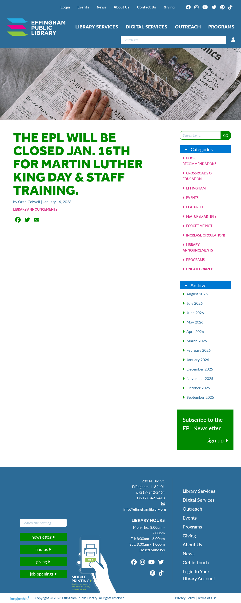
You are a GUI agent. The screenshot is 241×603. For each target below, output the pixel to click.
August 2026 (197, 293)
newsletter (42, 537)
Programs (221, 27)
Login (65, 7)
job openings (42, 574)
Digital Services (146, 27)
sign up (215, 440)
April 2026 (195, 331)
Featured (194, 207)
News (101, 7)
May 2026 (195, 322)
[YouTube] (205, 7)
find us (42, 549)
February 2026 (199, 350)
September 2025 (200, 397)
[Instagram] (197, 7)
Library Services (96, 27)
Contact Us (146, 7)
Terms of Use (207, 597)
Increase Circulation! (205, 235)
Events (83, 7)
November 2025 (200, 378)
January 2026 (198, 359)
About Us (121, 7)
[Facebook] (188, 7)
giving (42, 561)
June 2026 (195, 312)
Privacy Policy (185, 597)
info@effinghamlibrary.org (144, 509)
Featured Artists (201, 216)
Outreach (188, 27)
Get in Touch (196, 562)
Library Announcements (35, 209)
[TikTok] (230, 7)
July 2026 (195, 303)
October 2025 (198, 387)
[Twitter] (214, 7)
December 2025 (200, 369)
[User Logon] (233, 40)
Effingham (195, 188)
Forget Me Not (198, 225)
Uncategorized (199, 269)
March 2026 (197, 340)
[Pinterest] (222, 7)
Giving (169, 7)
